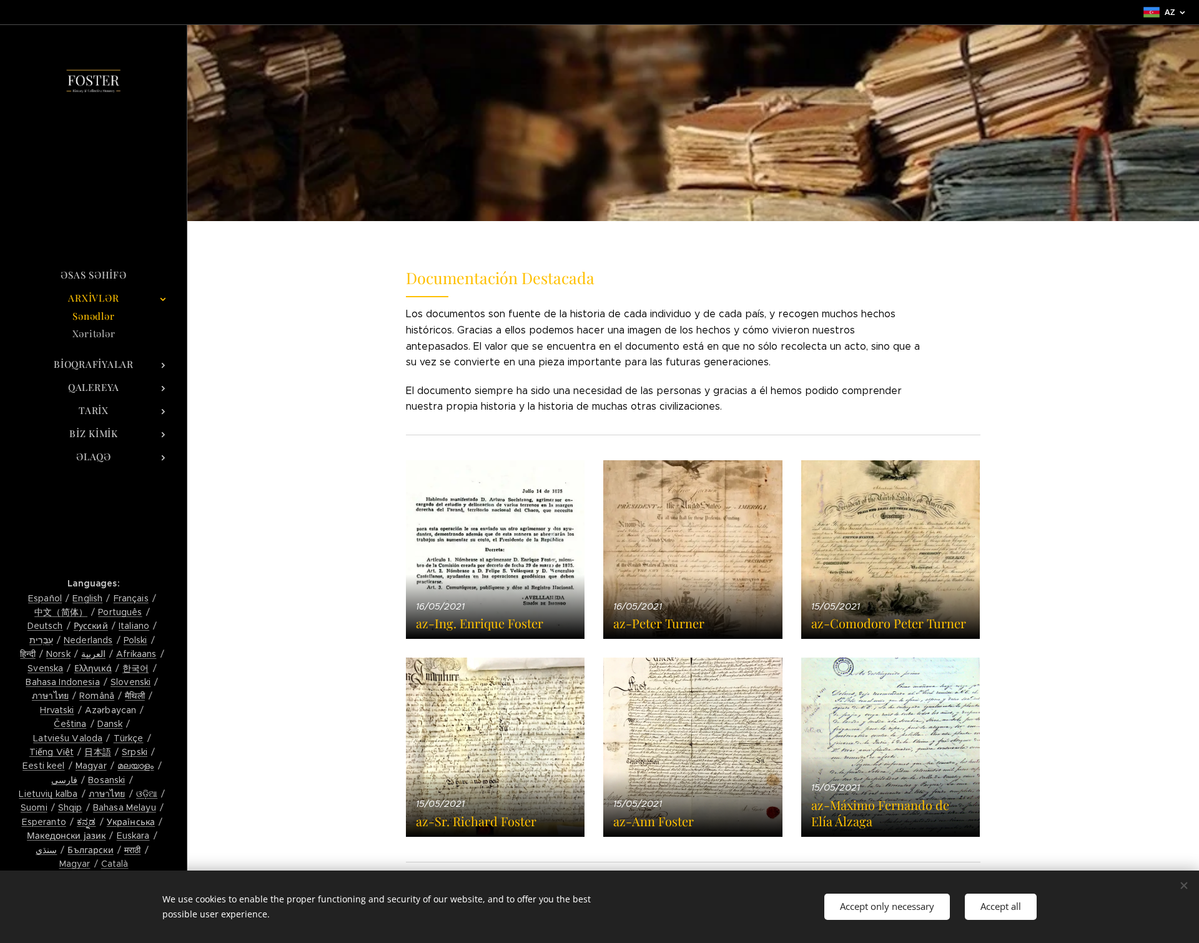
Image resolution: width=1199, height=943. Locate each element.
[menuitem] (94, 275)
